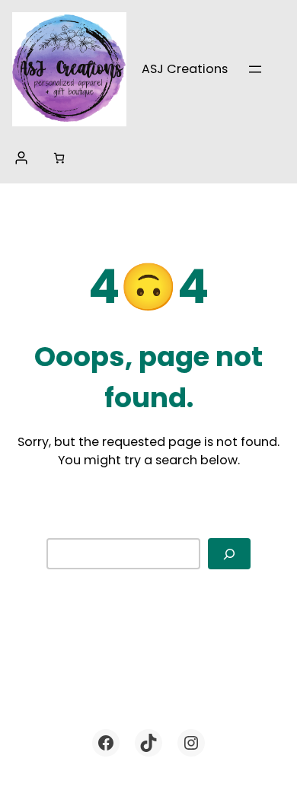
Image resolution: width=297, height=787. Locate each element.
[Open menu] (255, 69)
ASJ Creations (185, 69)
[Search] (229, 553)
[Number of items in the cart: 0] (59, 158)
